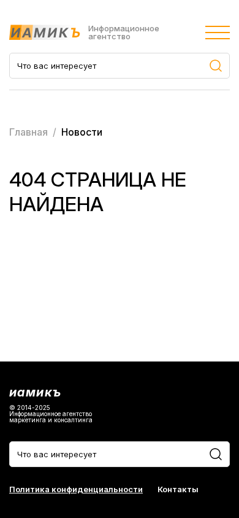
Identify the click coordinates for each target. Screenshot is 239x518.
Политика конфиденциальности (76, 489)
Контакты (178, 489)
